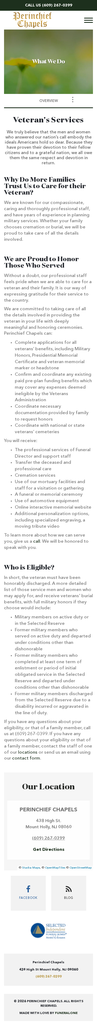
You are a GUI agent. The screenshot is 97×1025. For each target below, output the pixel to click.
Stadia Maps (31, 867)
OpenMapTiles (55, 867)
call (36, 541)
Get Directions (48, 850)
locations (27, 752)
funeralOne (66, 1013)
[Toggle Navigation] (72, 99)
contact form (26, 758)
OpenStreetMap (81, 867)
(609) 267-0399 (57, 5)
